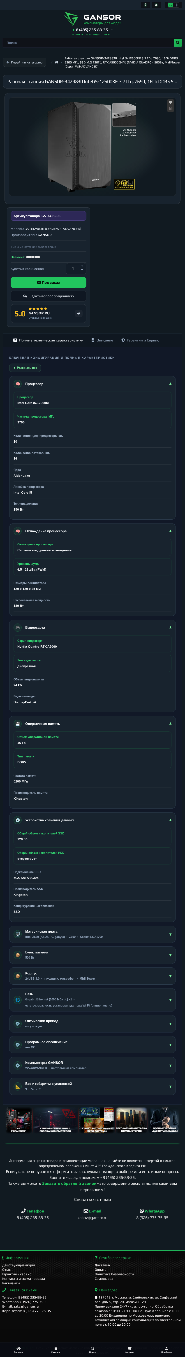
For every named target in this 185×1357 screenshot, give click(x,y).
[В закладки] (170, 102)
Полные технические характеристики (51, 340)
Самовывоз (104, 1278)
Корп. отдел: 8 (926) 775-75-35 (26, 1311)
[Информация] (145, 5)
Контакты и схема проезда (23, 1278)
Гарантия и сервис (16, 1274)
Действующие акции (18, 1265)
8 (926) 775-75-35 (152, 1217)
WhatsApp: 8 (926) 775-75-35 (25, 1302)
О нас (6, 1269)
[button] (93, 30)
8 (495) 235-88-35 (119, 1177)
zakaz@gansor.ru (92, 1217)
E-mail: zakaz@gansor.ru (20, 1306)
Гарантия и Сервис (143, 340)
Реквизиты (11, 1283)
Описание (105, 340)
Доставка (102, 1265)
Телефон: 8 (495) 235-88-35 (24, 1297)
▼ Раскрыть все (25, 367)
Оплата (100, 1269)
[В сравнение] (170, 108)
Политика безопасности (114, 1274)
